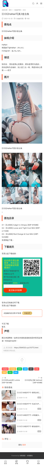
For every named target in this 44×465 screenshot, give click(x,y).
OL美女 (12, 369)
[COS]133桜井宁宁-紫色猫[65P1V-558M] (29, 426)
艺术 (10, 372)
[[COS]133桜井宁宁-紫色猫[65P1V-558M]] (9, 429)
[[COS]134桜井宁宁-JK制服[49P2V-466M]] (9, 417)
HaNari (5, 369)
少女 (36, 369)
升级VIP (27, 313)
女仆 (31, 369)
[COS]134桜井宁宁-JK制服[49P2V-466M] (29, 415)
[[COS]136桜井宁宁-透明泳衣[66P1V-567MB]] (9, 395)
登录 (24, 445)
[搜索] (33, 3)
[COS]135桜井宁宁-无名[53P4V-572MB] (29, 404)
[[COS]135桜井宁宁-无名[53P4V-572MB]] (9, 406)
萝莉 (15, 372)
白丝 (4, 372)
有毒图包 (30, 455)
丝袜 (19, 369)
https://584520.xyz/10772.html (26, 348)
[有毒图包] (5, 3)
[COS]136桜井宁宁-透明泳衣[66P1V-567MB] (28, 393)
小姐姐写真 (20, 18)
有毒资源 (22, 455)
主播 (25, 369)
